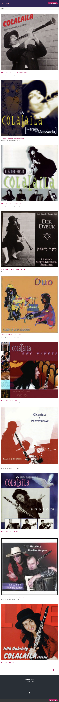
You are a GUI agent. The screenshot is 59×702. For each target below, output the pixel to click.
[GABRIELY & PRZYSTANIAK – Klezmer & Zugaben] (29, 304)
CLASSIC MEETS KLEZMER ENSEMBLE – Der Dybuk (13, 269)
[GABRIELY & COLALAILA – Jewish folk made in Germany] (29, 42)
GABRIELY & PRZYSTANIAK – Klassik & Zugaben (12, 466)
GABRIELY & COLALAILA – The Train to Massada (12, 138)
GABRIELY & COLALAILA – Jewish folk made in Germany (14, 72)
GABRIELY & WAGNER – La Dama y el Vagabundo (12, 597)
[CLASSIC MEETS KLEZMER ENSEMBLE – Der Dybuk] (29, 239)
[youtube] (29, 693)
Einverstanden (53, 700)
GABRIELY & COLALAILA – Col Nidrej (10, 400)
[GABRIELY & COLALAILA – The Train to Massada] (29, 108)
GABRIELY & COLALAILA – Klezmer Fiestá (11, 203)
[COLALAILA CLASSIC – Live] (29, 632)
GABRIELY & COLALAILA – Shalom (9, 531)
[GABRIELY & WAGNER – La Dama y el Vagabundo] (29, 566)
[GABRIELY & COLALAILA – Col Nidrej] (29, 370)
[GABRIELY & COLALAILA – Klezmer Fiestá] (29, 173)
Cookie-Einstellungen (14, 700)
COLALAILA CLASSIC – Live (7, 662)
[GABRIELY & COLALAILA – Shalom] (29, 501)
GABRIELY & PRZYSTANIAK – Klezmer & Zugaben (12, 334)
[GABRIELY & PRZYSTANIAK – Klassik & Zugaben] (29, 435)
